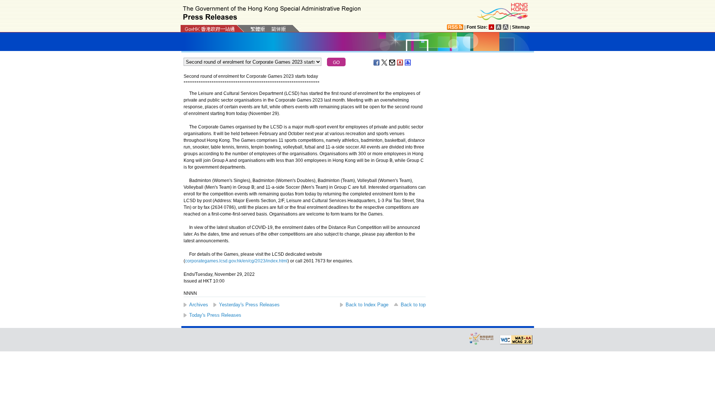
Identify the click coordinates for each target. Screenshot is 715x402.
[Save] (400, 63)
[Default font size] (492, 27)
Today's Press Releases (215, 315)
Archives (198, 304)
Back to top (413, 304)
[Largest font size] (506, 27)
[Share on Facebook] (377, 63)
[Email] (392, 63)
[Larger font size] (499, 27)
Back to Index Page (367, 304)
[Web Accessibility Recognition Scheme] (481, 338)
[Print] (408, 63)
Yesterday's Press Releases (249, 304)
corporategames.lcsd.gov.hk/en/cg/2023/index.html (236, 261)
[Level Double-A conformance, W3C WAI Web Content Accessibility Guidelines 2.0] (516, 340)
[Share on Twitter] (384, 63)
